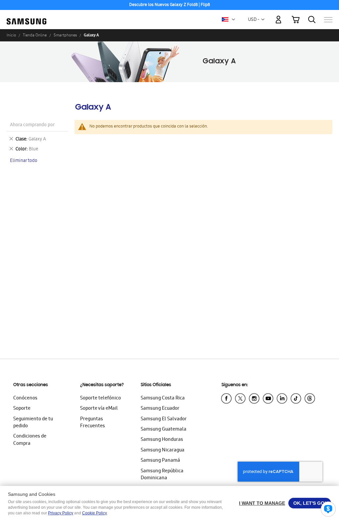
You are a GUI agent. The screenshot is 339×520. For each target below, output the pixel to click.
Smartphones (65, 35)
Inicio (11, 35)
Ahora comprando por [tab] (32, 125)
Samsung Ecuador (160, 409)
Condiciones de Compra (29, 440)
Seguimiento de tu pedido (33, 422)
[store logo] (26, 16)
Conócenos (25, 398)
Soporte (21, 409)
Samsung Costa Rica (163, 398)
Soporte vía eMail (99, 409)
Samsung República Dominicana (162, 474)
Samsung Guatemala (163, 430)
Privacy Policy (60, 513)
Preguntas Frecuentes (92, 422)
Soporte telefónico (100, 398)
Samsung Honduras (162, 440)
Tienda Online (35, 35)
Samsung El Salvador (164, 419)
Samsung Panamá (160, 461)
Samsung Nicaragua (162, 450)
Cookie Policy (94, 513)
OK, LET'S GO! (309, 503)
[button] (233, 19)
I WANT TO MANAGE (262, 503)
